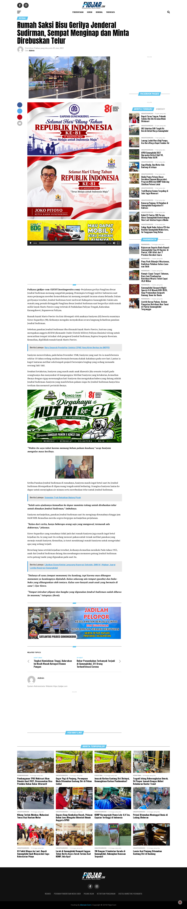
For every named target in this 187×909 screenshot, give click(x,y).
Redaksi (48, 893)
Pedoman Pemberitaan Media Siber (67, 893)
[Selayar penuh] (118, 243)
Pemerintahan (77, 12)
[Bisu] (114, 243)
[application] (74, 233)
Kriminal (99, 12)
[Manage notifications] (180, 902)
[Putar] (30, 243)
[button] (74, 233)
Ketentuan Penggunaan (106, 893)
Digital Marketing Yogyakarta (130, 893)
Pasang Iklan (89, 893)
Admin (31, 51)
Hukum (89, 12)
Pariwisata (110, 12)
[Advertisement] (74, 263)
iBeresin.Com (85, 905)
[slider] (72, 243)
